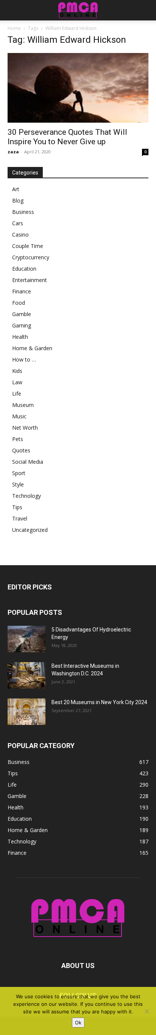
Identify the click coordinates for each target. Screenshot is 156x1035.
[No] (146, 1011)
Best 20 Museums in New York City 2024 (99, 702)
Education (24, 268)
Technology (26, 495)
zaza (13, 151)
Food (18, 302)
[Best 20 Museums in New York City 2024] (26, 711)
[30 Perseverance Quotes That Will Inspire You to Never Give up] (78, 88)
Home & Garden (32, 348)
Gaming (21, 325)
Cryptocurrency (30, 257)
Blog (17, 200)
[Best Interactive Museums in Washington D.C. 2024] (26, 675)
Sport (18, 473)
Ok (78, 1022)
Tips (17, 507)
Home (14, 28)
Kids (17, 370)
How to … (24, 359)
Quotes (21, 450)
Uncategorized (30, 529)
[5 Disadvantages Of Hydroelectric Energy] (26, 639)
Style (18, 484)
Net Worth (25, 427)
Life (16, 393)
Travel (19, 518)
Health (20, 336)
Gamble (21, 314)
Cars (17, 223)
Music (19, 416)
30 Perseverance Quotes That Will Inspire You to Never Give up (67, 137)
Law (17, 382)
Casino (20, 234)
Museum (23, 404)
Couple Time (27, 245)
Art (15, 189)
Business (23, 211)
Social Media (27, 461)
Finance (21, 291)
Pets (17, 439)
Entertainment (29, 280)
